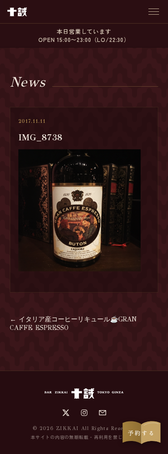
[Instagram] (84, 413)
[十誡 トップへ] (17, 11)
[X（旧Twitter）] (66, 413)
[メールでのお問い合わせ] (102, 413)
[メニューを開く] (154, 11)
